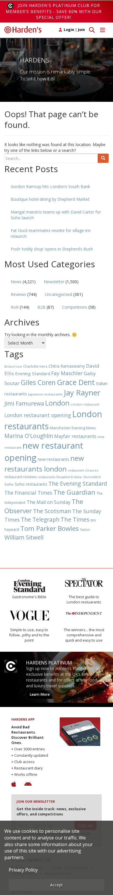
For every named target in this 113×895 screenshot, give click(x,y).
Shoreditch (92, 477)
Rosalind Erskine (69, 477)
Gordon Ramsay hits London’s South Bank (50, 186)
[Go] (103, 158)
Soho (9, 484)
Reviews (18, 294)
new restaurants (53, 459)
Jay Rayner (82, 392)
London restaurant (85, 404)
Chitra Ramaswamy (66, 366)
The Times (75, 519)
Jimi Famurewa (24, 403)
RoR (15, 307)
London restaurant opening (37, 415)
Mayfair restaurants (75, 436)
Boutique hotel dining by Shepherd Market (50, 199)
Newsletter (54, 281)
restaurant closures (83, 470)
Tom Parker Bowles (49, 528)
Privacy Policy (23, 870)
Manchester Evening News (73, 427)
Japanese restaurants (45, 394)
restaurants (46, 477)
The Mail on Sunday (48, 502)
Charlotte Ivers (35, 366)
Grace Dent (76, 382)
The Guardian (74, 492)
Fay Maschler (67, 373)
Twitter (85, 530)
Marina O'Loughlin (28, 436)
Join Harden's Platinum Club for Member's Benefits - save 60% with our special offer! (54, 11)
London (57, 403)
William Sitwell (23, 537)
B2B (41, 307)
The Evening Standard (77, 483)
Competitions (74, 307)
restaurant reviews (20, 476)
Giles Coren (38, 382)
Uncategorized (58, 294)
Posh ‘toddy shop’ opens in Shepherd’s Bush (52, 249)
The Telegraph (40, 519)
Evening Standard (32, 373)
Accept (56, 884)
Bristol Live (13, 366)
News (16, 281)
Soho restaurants (31, 484)
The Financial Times (28, 492)
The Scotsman (52, 511)
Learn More (40, 694)
